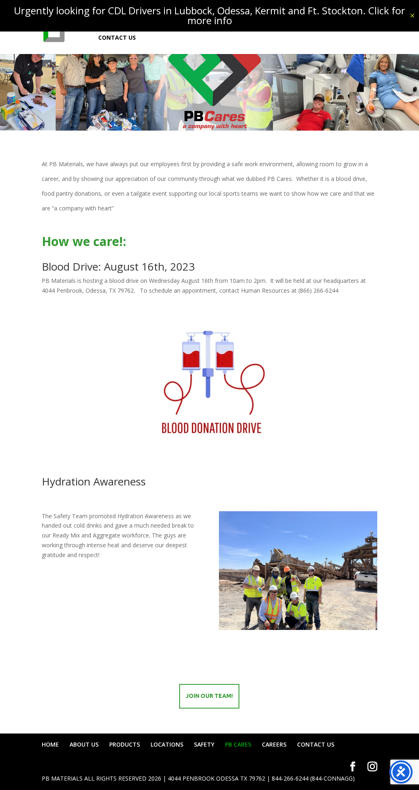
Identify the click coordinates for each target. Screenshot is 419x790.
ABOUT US (84, 744)
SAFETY (204, 744)
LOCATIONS (167, 744)
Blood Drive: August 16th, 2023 (118, 266)
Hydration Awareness (94, 481)
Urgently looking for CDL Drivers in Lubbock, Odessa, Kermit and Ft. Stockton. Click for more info (209, 15)
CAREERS (274, 744)
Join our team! (209, 696)
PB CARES (238, 744)
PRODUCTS (124, 744)
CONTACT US (117, 38)
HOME (50, 744)
